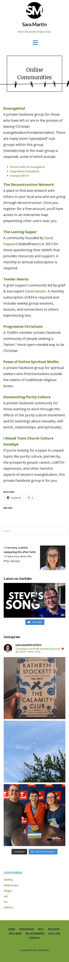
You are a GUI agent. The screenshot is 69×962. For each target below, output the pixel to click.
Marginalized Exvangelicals (24, 171)
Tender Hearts (15, 279)
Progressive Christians (23, 326)
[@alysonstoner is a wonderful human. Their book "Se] (34, 815)
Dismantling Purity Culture (27, 397)
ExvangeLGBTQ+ (19, 175)
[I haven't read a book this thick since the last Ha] (34, 688)
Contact (34, 938)
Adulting (8, 879)
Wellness (8, 907)
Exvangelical (14, 108)
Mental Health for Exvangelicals (27, 166)
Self (6, 896)
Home (11, 929)
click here (15, 560)
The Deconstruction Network (28, 184)
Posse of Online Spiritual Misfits (31, 361)
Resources (26, 929)
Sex (6, 901)
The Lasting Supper (20, 232)
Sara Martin (34, 24)
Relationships (11, 885)
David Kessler (35, 291)
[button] (35, 42)
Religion (8, 890)
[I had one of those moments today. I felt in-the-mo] (34, 752)
